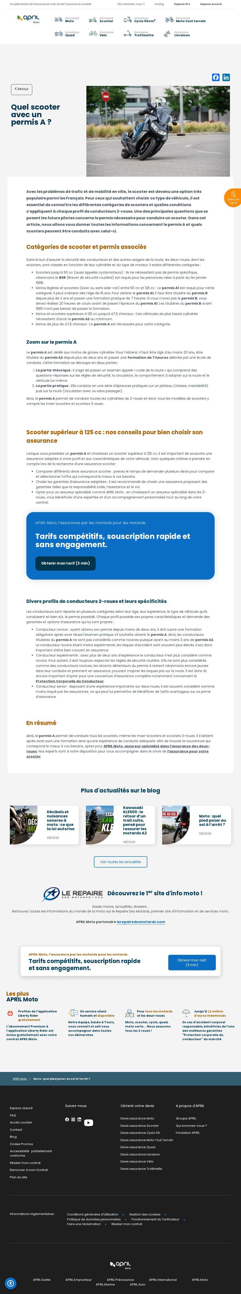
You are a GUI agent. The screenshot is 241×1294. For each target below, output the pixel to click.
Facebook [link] (67, 1119)
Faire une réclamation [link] (84, 1224)
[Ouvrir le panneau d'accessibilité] (10, 1283)
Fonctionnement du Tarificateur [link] (155, 1219)
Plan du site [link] (18, 1177)
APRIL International (163, 1280)
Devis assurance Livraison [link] (140, 1154)
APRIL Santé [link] (41, 1280)
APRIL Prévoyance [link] (120, 1280)
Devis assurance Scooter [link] (139, 1125)
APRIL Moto (20, 1079)
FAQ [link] (13, 1115)
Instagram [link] (73, 1119)
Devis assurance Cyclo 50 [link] (140, 1133)
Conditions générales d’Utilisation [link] (92, 1214)
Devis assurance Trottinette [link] (141, 1169)
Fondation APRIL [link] (188, 1133)
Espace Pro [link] (182, 4)
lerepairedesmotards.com (141, 922)
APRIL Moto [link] (200, 1280)
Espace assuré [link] (211, 4)
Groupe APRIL (186, 1118)
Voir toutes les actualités (120, 862)
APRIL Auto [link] (137, 1284)
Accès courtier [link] (21, 1122)
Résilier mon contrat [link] (25, 1162)
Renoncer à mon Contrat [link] (29, 1170)
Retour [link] (23, 89)
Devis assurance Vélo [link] (137, 1161)
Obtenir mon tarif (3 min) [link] (65, 563)
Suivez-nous (76, 1105)
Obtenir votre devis (137, 1105)
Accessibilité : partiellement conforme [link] (31, 1153)
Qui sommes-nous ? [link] (131, 4)
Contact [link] (16, 1129)
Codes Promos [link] (21, 1144)
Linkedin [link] (79, 1119)
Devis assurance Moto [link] (137, 1118)
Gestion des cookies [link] (145, 1214)
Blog (13, 1137)
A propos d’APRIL (190, 1105)
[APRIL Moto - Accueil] (28, 16)
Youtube (89, 1123)
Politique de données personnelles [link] (94, 1219)
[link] (185, 19)
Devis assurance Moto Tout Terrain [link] (146, 1140)
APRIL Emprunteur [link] (78, 1280)
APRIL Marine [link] (105, 1284)
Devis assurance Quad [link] (137, 1147)
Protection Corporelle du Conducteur (70, 681)
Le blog (159, 4)
